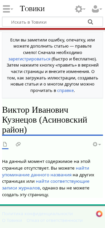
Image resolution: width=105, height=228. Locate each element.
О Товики (12, 220)
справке (65, 90)
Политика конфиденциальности (37, 213)
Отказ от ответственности (55, 220)
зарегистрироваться (29, 59)
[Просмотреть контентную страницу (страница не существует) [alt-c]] (5, 144)
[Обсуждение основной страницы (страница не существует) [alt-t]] (18, 144)
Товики (32, 8)
